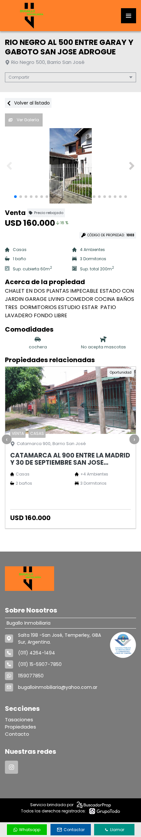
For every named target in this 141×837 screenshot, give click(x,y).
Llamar (117, 829)
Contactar (74, 829)
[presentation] (6, 439)
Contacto (17, 733)
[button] (131, 166)
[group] (70, 166)
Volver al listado (31, 103)
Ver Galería (27, 120)
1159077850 (31, 675)
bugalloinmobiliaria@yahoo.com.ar (57, 687)
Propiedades (20, 726)
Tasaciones (19, 719)
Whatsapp (29, 829)
